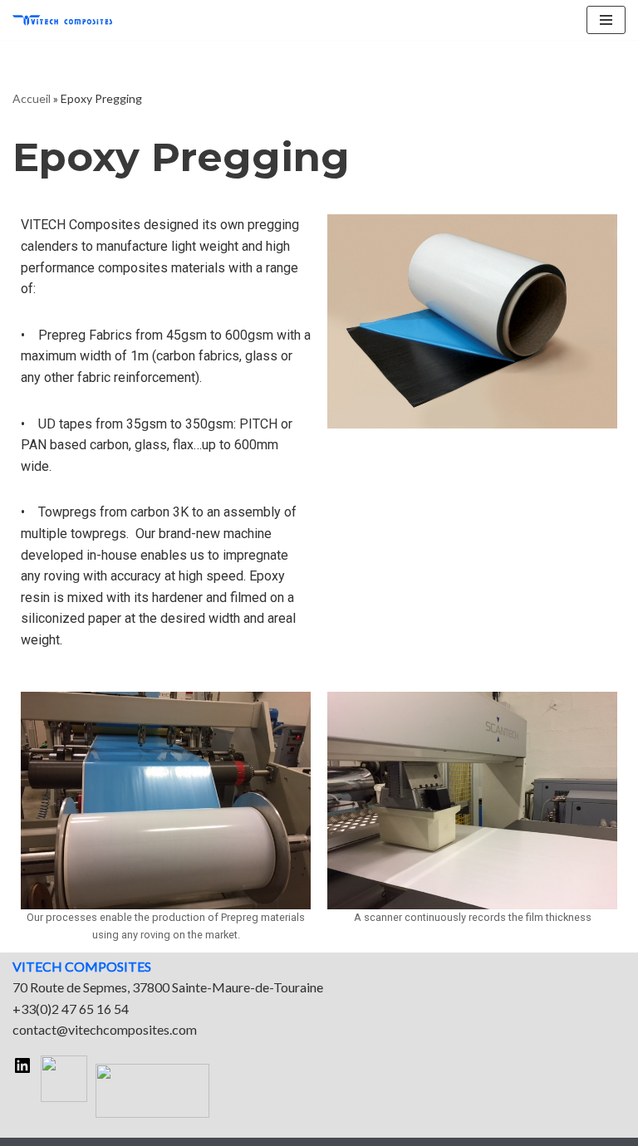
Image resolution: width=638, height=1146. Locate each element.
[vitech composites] (62, 20)
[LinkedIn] (22, 1070)
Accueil (31, 98)
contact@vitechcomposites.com (104, 1029)
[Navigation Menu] (606, 20)
